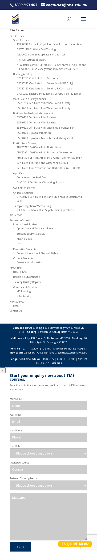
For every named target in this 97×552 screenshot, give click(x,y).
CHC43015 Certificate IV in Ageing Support (40, 182)
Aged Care (18, 173)
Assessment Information (30, 262)
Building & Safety (22, 74)
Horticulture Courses (24, 143)
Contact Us (16, 310)
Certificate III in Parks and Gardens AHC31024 (42, 162)
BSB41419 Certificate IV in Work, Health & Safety (43, 103)
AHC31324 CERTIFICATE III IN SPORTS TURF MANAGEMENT (50, 157)
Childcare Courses (23, 192)
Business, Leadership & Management (33, 113)
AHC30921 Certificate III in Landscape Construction (45, 152)
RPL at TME (16, 215)
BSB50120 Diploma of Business (34, 133)
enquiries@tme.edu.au (25, 359)
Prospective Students (24, 249)
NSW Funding (24, 296)
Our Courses (17, 36)
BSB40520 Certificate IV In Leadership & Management (46, 127)
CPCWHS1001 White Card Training (36, 49)
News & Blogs (17, 301)
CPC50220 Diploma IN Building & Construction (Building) (49, 93)
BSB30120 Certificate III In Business (36, 117)
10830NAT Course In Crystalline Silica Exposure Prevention (49, 44)
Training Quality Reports (26, 282)
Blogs (16, 305)
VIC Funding (24, 291)
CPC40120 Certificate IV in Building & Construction (45, 88)
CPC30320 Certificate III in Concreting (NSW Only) (45, 83)
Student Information (21, 220)
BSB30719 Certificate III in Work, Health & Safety (43, 108)
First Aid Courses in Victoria (32, 59)
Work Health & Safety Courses (29, 99)
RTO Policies (20, 271)
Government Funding (25, 287)
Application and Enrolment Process (36, 228)
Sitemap (57, 363)
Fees (19, 244)
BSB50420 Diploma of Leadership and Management (45, 138)
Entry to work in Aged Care (31, 177)
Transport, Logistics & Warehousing (32, 206)
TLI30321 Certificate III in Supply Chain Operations (45, 210)
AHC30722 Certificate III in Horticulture (39, 147)
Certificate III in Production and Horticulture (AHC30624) (48, 168)
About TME (16, 267)
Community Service (24, 187)
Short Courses (20, 40)
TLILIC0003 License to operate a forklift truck (41, 54)
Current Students (23, 258)
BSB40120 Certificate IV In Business (36, 122)
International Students (26, 224)
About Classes (24, 238)
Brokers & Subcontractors (26, 276)
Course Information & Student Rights (37, 253)
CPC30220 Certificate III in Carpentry (37, 78)
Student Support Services (31, 233)
